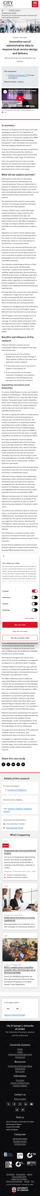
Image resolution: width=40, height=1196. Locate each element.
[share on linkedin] (13, 764)
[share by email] (18, 764)
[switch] (35, 597)
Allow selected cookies (19, 631)
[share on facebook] (3, 764)
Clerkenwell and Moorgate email (20, 1054)
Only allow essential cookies (20, 638)
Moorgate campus (20, 1141)
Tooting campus (20, 1144)
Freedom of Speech (20, 1085)
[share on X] (8, 764)
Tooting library (20, 1068)
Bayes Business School (14, 828)
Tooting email (20, 1057)
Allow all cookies (20, 625)
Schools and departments (20, 1083)
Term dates (20, 1080)
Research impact (14, 10)
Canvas (20, 1052)
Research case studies (9, 13)
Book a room (20, 1071)
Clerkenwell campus (20, 1138)
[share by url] (23, 764)
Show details (29, 618)
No (17, 1008)
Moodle (20, 1049)
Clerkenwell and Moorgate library (20, 1066)
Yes (8, 1008)
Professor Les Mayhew (16, 75)
